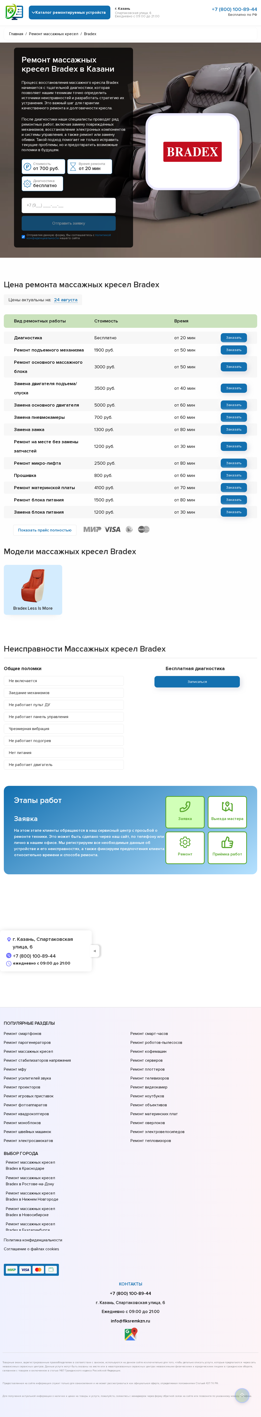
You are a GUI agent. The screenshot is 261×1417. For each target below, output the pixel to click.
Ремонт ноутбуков (147, 1096)
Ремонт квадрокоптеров (26, 1113)
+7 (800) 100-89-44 (234, 9)
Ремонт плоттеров (147, 1069)
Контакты (130, 1284)
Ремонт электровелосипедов (157, 1131)
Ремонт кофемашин (148, 1051)
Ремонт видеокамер (148, 1087)
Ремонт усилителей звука (27, 1078)
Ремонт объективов (148, 1105)
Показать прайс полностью (45, 530)
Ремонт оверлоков (147, 1122)
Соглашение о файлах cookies (31, 1249)
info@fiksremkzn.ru (130, 1321)
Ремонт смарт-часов (149, 1033)
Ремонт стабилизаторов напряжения (37, 1060)
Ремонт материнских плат (154, 1113)
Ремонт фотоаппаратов (25, 1105)
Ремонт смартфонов (22, 1033)
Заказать (234, 337)
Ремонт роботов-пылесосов (156, 1042)
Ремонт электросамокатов (28, 1140)
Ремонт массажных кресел (28, 1051)
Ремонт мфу (15, 1069)
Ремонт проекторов (22, 1087)
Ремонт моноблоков (22, 1122)
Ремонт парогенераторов (27, 1042)
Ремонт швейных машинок (27, 1131)
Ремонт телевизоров (149, 1078)
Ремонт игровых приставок (29, 1096)
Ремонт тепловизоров (150, 1140)
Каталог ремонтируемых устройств (70, 12)
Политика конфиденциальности (33, 1240)
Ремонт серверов (146, 1060)
